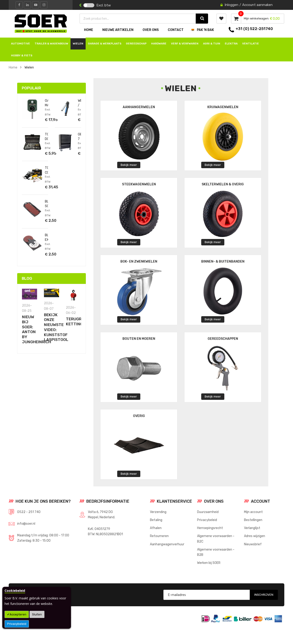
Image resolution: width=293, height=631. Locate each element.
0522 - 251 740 (29, 512)
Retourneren (159, 536)
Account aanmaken (257, 5)
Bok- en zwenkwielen (138, 261)
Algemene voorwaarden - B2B (215, 552)
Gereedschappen (223, 339)
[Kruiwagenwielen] (223, 136)
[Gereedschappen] (223, 368)
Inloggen (231, 5)
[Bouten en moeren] (139, 368)
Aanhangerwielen (139, 107)
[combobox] (138, 18)
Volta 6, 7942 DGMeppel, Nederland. (101, 514)
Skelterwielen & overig (223, 184)
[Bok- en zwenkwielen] (139, 291)
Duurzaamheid (208, 512)
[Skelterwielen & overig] (223, 213)
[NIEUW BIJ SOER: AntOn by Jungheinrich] (29, 294)
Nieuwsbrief (253, 544)
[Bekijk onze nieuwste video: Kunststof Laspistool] (51, 293)
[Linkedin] (27, 4)
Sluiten (37, 614)
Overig (139, 416)
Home (13, 67)
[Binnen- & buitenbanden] (223, 291)
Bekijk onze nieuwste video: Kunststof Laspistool (56, 327)
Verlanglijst (252, 528)
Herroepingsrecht (210, 528)
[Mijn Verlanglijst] (221, 19)
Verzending (158, 512)
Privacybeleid (16, 624)
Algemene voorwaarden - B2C (215, 538)
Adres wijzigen (254, 536)
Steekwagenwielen (139, 184)
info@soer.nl (26, 523)
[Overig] (139, 445)
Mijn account (253, 512)
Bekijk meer (129, 165)
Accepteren (18, 614)
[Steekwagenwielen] (139, 213)
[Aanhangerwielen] (139, 136)
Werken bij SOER (208, 563)
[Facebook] (19, 4)
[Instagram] (43, 4)
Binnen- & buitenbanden (222, 261)
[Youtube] (35, 4)
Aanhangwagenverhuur (167, 544)
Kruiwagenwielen (222, 107)
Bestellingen (253, 520)
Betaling (156, 520)
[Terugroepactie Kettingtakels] (73, 295)
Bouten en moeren (138, 339)
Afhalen (156, 528)
